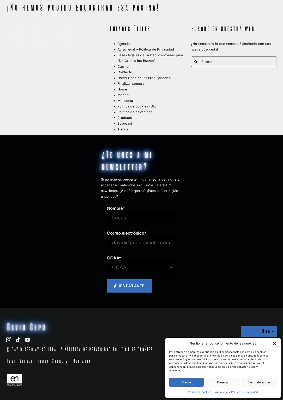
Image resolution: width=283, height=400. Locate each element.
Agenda (123, 44)
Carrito (123, 66)
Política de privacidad (134, 112)
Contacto (124, 72)
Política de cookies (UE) (136, 106)
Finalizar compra (130, 83)
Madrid (123, 95)
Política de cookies (199, 392)
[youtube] (27, 339)
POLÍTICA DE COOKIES (132, 349)
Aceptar (186, 382)
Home (122, 89)
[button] (275, 343)
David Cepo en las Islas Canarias (144, 78)
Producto (124, 118)
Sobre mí (124, 123)
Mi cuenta (125, 101)
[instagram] (8, 339)
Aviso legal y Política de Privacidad (236, 392)
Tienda (122, 129)
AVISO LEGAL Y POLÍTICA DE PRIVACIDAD (73, 349)
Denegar (223, 382)
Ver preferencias (259, 382)
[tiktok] (18, 339)
